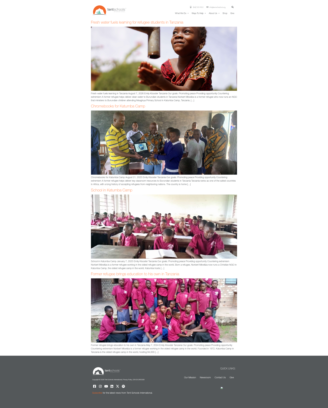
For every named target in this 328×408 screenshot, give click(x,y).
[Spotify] (123, 386)
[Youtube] (106, 386)
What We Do (180, 13)
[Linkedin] (112, 386)
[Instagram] (100, 386)
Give (232, 13)
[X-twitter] (117, 386)
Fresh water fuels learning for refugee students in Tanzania (137, 22)
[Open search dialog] (232, 7)
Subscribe (97, 392)
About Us (213, 13)
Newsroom (205, 377)
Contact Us (220, 377)
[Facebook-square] (94, 386)
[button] (181, 13)
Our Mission (190, 377)
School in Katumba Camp (111, 190)
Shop (225, 13)
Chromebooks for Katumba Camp (118, 106)
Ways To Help (197, 13)
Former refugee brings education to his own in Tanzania (135, 274)
